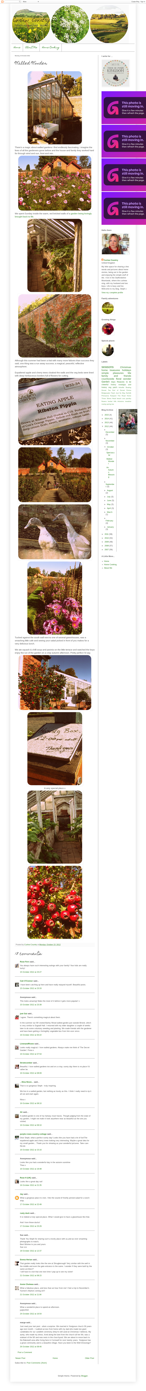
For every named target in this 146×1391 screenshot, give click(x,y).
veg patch (112, 387)
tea (113, 404)
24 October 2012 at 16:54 (31, 1314)
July (109, 497)
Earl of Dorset (118, 390)
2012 (107, 426)
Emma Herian (26, 1259)
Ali (21, 1112)
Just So (118, 393)
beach (119, 398)
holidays (126, 370)
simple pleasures (113, 373)
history (113, 385)
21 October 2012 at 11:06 (30, 1294)
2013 (107, 422)
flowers (104, 401)
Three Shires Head (109, 398)
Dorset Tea (106, 390)
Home (17, 47)
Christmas (125, 367)
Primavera (105, 396)
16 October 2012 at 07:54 (31, 1054)
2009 (107, 542)
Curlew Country (111, 260)
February (109, 520)
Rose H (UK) (25, 1178)
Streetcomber (26, 1063)
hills (115, 401)
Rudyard (113, 396)
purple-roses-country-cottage (33, 1134)
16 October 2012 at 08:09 (31, 1073)
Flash (113, 393)
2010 (107, 538)
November (110, 441)
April (109, 508)
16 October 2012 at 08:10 (31, 1103)
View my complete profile (112, 292)
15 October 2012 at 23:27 (31, 972)
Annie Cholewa (27, 1284)
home (105, 370)
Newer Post (20, 1358)
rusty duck (25, 1213)
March (109, 512)
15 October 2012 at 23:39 (31, 1004)
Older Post (89, 1358)
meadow (128, 401)
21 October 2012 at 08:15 (31, 1275)
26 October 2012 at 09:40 (31, 1346)
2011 (107, 534)
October (110, 447)
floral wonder (123, 378)
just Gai (23, 1013)
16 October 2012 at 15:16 (31, 1150)
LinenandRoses (27, 1044)
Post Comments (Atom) (37, 1363)
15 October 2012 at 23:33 (31, 988)
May (123, 393)
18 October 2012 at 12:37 (31, 1251)
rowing (104, 404)
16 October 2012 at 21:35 (31, 1185)
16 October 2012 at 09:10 (31, 1125)
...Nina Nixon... (26, 1082)
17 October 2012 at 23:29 (31, 1226)
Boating (128, 387)
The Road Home (124, 396)
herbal (110, 401)
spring (109, 404)
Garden (106, 381)
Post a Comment (25, 1352)
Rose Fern (24, 962)
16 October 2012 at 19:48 (31, 1169)
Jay (21, 1194)
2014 (107, 418)
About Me (31, 47)
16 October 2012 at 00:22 (31, 1035)
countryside (108, 378)
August (110, 490)
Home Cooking (50, 47)
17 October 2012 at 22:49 (31, 1204)
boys (113, 382)
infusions (120, 401)
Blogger (84, 1376)
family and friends (116, 375)
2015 (107, 415)
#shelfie (121, 387)
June (109, 500)
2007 (107, 549)
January (110, 527)
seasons (108, 367)
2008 (107, 546)
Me (129, 373)
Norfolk (128, 393)
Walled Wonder (110, 461)
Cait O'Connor (26, 981)
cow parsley (126, 398)
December (110, 432)
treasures (115, 370)
